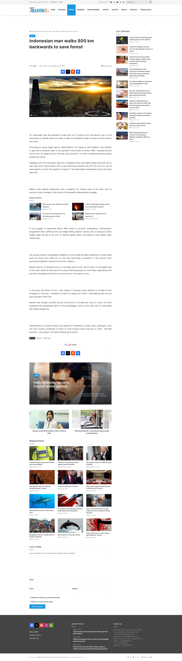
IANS (34, 66)
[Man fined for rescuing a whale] (70, 525)
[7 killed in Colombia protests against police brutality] (70, 453)
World (38, 31)
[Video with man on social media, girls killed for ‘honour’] (99, 524)
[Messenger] (78, 72)
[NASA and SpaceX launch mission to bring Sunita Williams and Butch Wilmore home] (122, 135)
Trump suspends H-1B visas (68, 486)
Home (33, 31)
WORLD (71, 10)
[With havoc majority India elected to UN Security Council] (99, 477)
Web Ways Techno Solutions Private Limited (52, 657)
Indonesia (39, 338)
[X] (68, 72)
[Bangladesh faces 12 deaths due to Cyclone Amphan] (42, 525)
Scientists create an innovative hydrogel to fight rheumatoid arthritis (140, 115)
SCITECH (115, 10)
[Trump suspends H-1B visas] (70, 477)
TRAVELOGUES (145, 10)
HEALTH (124, 10)
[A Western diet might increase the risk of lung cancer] (122, 126)
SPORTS (106, 10)
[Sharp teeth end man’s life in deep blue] (42, 501)
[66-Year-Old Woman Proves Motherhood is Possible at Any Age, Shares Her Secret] (122, 94)
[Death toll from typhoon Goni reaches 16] (78, 216)
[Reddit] (73, 72)
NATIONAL (62, 10)
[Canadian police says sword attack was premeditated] (42, 453)
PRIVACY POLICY (35, 635)
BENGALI (54, 2)
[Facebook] (63, 72)
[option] (70, 383)
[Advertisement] (91, 21)
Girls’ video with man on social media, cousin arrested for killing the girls (98, 511)
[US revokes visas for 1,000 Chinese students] (99, 453)
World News (47, 338)
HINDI (61, 2)
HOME (53, 10)
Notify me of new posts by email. (42, 602)
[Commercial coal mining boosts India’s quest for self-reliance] (122, 40)
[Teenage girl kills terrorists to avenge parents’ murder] (42, 477)
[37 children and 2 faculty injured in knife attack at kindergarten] (70, 500)
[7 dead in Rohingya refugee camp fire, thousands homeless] (78, 207)
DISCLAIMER (33, 632)
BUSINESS (80, 10)
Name (31, 580)
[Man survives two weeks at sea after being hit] (35, 207)
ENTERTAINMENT (93, 10)
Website (75, 588)
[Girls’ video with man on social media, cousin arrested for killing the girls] (99, 500)
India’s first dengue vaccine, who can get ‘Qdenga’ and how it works (141, 49)
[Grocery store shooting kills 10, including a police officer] (35, 216)
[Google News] (70, 344)
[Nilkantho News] (39, 10)
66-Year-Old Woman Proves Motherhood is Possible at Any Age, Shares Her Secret (140, 93)
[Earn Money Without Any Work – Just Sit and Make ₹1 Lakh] (122, 84)
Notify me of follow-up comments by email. (45, 597)
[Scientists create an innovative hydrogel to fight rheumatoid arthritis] (122, 116)
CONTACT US (34, 638)
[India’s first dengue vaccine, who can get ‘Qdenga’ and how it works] (122, 50)
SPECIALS (133, 10)
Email (31, 588)
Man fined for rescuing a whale (69, 535)
